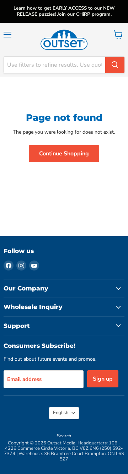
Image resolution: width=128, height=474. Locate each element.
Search (64, 436)
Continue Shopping (64, 154)
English (60, 412)
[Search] (114, 65)
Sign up (103, 379)
